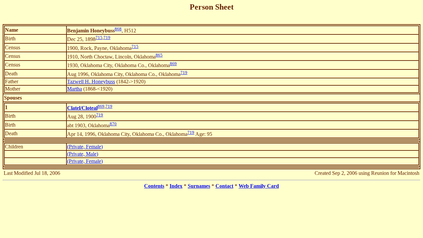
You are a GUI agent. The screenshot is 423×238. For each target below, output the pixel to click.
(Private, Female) (85, 146)
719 (106, 37)
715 (99, 37)
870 (113, 123)
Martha (74, 89)
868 (118, 28)
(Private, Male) (82, 154)
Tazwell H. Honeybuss (91, 81)
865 (159, 55)
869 (173, 63)
